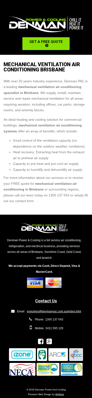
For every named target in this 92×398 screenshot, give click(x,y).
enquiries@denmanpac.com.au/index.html (54, 311)
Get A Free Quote (46, 42)
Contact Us (46, 300)
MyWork (59, 394)
